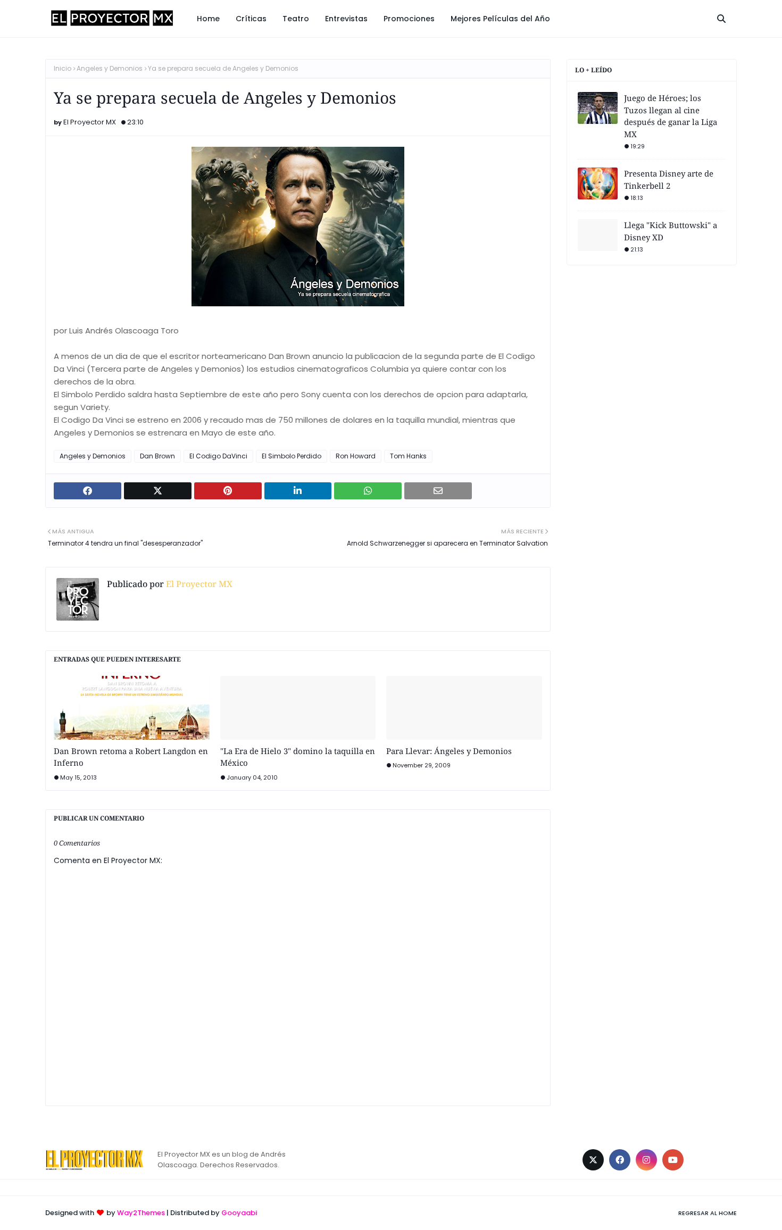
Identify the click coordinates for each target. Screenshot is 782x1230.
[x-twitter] (593, 1159)
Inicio (62, 68)
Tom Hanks (408, 456)
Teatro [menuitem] (295, 18)
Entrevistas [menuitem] (346, 18)
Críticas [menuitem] (251, 18)
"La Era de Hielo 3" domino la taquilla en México (297, 757)
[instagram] (646, 1159)
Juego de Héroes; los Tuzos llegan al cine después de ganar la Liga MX (670, 116)
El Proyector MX (89, 122)
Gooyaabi (239, 1213)
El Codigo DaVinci (218, 456)
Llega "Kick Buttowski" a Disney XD (670, 231)
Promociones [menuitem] (409, 18)
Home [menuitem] (208, 18)
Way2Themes (141, 1213)
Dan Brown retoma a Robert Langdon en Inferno (131, 757)
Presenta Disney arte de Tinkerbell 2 (668, 179)
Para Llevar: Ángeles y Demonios (449, 751)
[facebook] (619, 1159)
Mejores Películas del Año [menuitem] (500, 18)
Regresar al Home (707, 1213)
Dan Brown (157, 456)
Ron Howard (356, 456)
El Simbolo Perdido (291, 456)
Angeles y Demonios (110, 68)
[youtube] (673, 1159)
